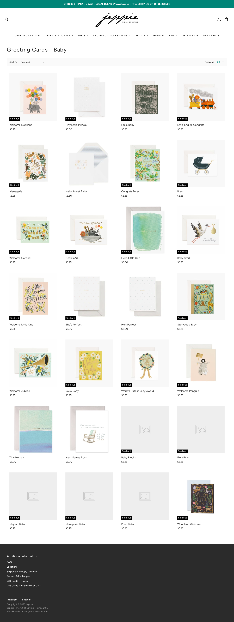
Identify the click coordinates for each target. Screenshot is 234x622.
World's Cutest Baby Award (137, 391)
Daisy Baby (72, 391)
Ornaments (211, 35)
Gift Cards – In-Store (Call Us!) (23, 585)
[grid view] (218, 62)
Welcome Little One (21, 324)
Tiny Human (16, 457)
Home (157, 35)
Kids (172, 35)
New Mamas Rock (76, 457)
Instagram (12, 599)
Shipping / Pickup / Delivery (22, 571)
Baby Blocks (128, 457)
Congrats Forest (130, 191)
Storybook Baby (186, 324)
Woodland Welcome (189, 524)
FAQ (9, 562)
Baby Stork (183, 258)
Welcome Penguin (188, 391)
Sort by (13, 62)
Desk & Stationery (58, 35)
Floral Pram (183, 457)
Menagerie (15, 191)
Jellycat (189, 35)
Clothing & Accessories (110, 35)
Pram (180, 191)
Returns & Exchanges (18, 576)
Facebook (26, 599)
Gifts (82, 35)
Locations (12, 566)
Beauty (141, 35)
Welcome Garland (19, 258)
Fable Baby (127, 124)
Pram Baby (127, 524)
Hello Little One (130, 258)
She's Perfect (73, 324)
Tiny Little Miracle (76, 124)
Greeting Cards (26, 35)
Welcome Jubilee (19, 391)
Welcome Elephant (20, 124)
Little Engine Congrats (190, 124)
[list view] (223, 62)
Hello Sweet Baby (76, 191)
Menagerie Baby (75, 524)
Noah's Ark (71, 258)
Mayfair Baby (17, 524)
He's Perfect (128, 324)
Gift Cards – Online (17, 581)
